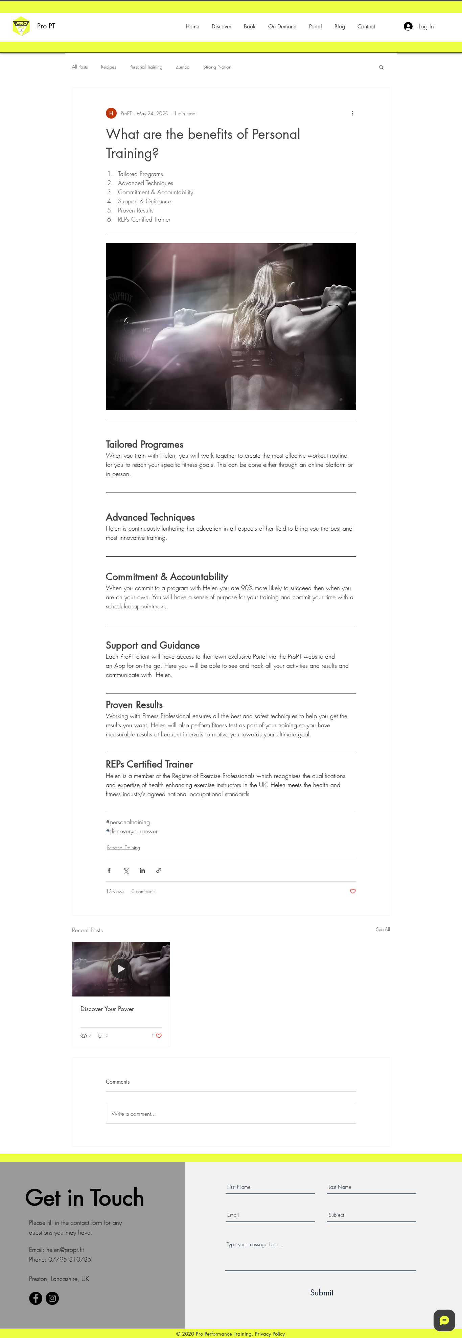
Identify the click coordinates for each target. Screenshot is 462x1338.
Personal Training (146, 67)
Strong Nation (217, 67)
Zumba (183, 67)
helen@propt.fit (65, 1249)
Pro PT (46, 26)
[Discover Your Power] (121, 969)
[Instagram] (52, 1298)
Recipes (108, 67)
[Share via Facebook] (109, 870)
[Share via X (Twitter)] (125, 870)
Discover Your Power (107, 1009)
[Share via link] (159, 870)
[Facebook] (35, 1298)
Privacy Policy (270, 1334)
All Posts (80, 67)
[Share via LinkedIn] (142, 870)
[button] (221, 26)
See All (383, 929)
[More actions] (352, 113)
